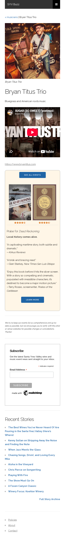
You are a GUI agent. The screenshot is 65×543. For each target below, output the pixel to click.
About (11, 525)
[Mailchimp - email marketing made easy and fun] (27, 395)
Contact (12, 530)
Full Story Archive (49, 499)
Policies (12, 519)
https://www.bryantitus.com (20, 164)
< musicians (11, 17)
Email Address (18, 369)
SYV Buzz (13, 4)
